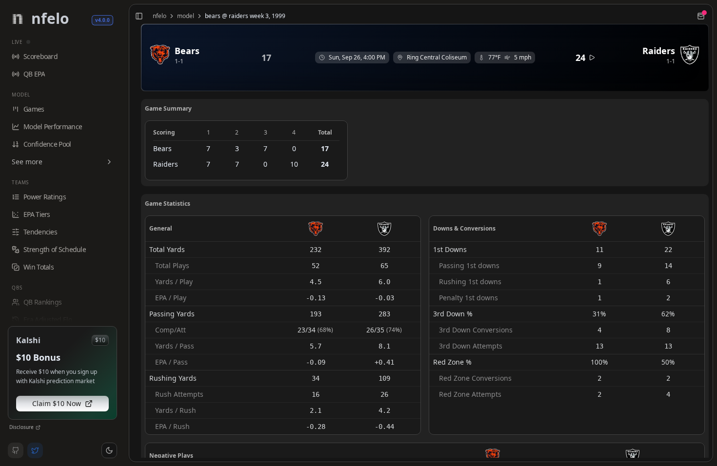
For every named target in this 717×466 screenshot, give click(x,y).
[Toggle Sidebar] (125, 233)
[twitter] (35, 450)
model (185, 16)
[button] (109, 450)
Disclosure (21, 427)
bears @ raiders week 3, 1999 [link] (245, 16)
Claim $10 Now (56, 403)
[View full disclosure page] (38, 427)
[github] (15, 450)
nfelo (159, 16)
